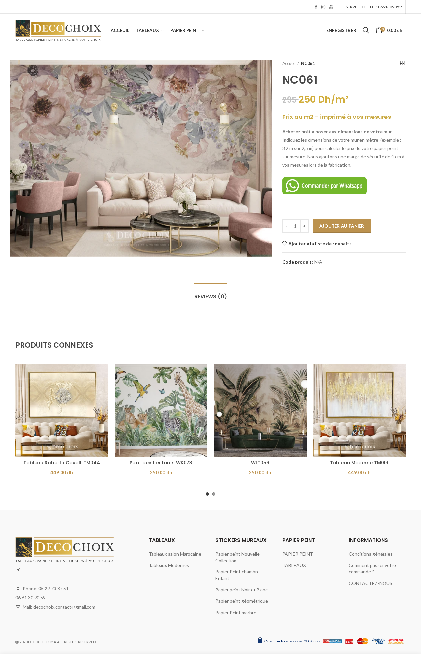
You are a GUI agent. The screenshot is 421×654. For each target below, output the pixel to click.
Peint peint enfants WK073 (161, 463)
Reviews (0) (210, 296)
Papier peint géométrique (241, 601)
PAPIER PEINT (297, 554)
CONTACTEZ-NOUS (370, 583)
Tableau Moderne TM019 (359, 463)
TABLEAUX (294, 565)
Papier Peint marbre (235, 612)
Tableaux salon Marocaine (175, 554)
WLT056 (260, 463)
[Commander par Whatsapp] (324, 185)
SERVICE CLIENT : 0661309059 (374, 6)
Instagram (323, 7)
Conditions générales (371, 554)
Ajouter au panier (341, 226)
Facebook (316, 7)
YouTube (331, 7)
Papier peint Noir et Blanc (241, 589)
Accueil (289, 63)
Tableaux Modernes (169, 565)
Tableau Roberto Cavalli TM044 (61, 463)
